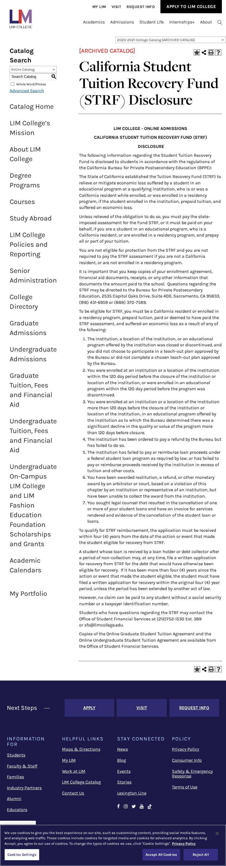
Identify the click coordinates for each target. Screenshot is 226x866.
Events (124, 771)
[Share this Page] (204, 52)
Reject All (201, 854)
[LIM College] (21, 19)
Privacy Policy (185, 749)
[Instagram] (126, 806)
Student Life (151, 22)
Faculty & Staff (22, 766)
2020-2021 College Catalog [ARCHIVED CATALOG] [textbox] (156, 40)
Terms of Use (184, 787)
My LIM (69, 760)
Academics (94, 22)
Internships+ (182, 22)
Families (15, 776)
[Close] (217, 833)
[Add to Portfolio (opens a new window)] (197, 52)
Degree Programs (25, 180)
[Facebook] (118, 806)
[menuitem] (99, 7)
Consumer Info (187, 760)
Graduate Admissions (28, 328)
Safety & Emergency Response (192, 774)
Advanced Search (27, 90)
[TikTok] (149, 806)
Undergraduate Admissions (33, 354)
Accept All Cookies (161, 854)
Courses (22, 202)
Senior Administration (33, 275)
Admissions (122, 22)
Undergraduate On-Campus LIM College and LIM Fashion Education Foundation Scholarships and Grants (33, 505)
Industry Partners (24, 787)
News (122, 749)
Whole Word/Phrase (31, 84)
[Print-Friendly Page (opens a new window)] (211, 52)
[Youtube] (142, 806)
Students (16, 755)
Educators (17, 809)
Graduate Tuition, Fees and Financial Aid (31, 389)
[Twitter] (133, 806)
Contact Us (73, 793)
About (206, 22)
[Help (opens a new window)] (218, 52)
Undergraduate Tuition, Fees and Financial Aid (33, 435)
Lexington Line (131, 793)
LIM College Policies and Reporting (29, 244)
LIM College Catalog (81, 782)
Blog (121, 760)
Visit (116, 6)
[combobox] (170, 39)
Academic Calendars (25, 565)
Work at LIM (73, 771)
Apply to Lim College (191, 6)
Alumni (14, 798)
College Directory (24, 301)
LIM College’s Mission (30, 128)
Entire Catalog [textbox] (22, 69)
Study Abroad (31, 218)
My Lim (99, 6)
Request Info (141, 6)
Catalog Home (32, 106)
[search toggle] (219, 22)
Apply (89, 707)
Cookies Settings (21, 854)
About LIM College (25, 154)
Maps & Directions (81, 749)
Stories (124, 782)
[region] (113, 845)
